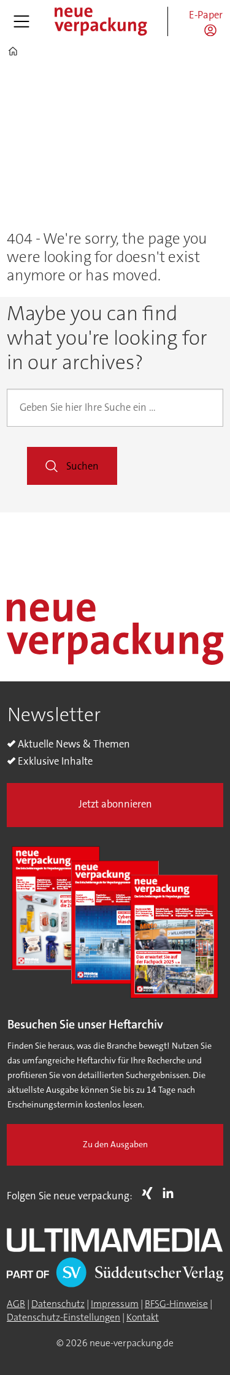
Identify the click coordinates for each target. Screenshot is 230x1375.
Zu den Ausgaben (115, 1144)
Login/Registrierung (213, 30)
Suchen (82, 466)
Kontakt (142, 1317)
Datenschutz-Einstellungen (63, 1317)
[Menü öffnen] (21, 21)
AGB (16, 1304)
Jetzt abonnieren (115, 804)
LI (171, 1193)
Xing (150, 1193)
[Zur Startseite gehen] (100, 21)
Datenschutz (58, 1304)
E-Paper (206, 15)
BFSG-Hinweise (176, 1304)
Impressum (115, 1304)
